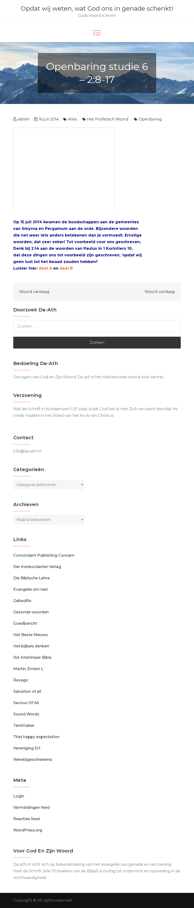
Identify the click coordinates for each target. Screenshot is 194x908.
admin (24, 119)
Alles (72, 119)
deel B (66, 268)
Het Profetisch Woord (107, 119)
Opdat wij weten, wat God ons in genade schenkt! (97, 8)
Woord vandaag (34, 291)
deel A (45, 268)
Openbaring (150, 119)
